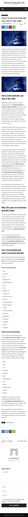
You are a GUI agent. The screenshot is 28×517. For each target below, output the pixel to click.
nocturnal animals (10, 422)
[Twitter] (6, 27)
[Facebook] (3, 27)
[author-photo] (14, 456)
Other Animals (9, 13)
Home (3, 13)
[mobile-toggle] (2, 9)
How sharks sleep (21, 441)
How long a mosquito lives (7, 441)
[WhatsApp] (13, 27)
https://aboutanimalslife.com (14, 460)
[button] (26, 9)
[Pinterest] (10, 27)
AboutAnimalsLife (7, 23)
